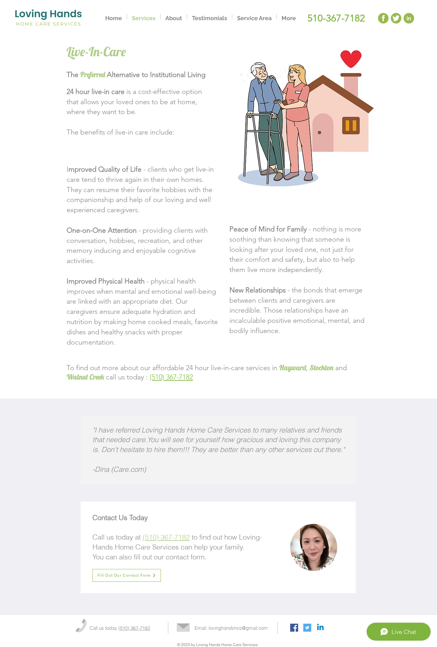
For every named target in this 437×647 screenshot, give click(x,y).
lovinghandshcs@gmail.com (238, 628)
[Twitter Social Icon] (307, 628)
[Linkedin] (320, 628)
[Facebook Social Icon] (294, 628)
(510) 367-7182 (171, 377)
